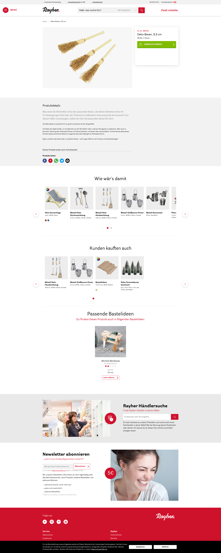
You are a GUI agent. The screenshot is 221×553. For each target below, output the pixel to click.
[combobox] (111, 10)
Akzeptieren (140, 547)
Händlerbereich (98, 2)
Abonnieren (80, 466)
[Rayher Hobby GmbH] (51, 10)
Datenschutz (48, 535)
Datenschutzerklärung (59, 470)
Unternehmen (116, 535)
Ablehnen (165, 547)
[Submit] (141, 10)
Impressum (47, 538)
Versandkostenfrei (74, 2)
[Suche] (174, 417)
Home (45, 21)
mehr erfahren (109, 377)
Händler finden (153, 44)
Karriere (113, 538)
